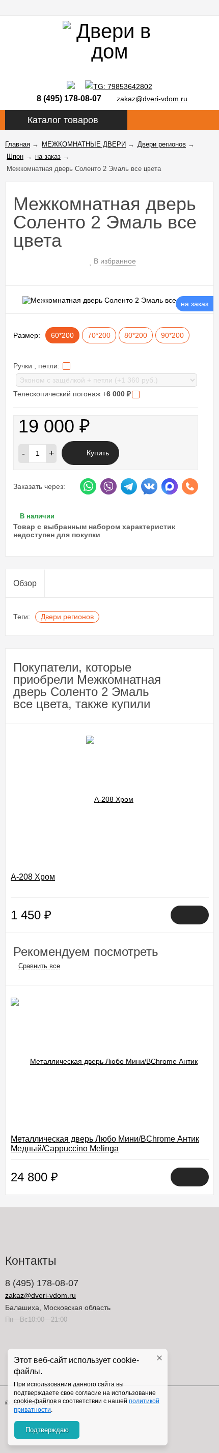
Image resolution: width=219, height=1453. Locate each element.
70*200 (99, 335)
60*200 (62, 335)
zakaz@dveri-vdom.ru (152, 99)
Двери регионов (67, 617)
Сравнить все (39, 966)
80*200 (135, 335)
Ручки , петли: (37, 366)
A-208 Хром (33, 877)
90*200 (172, 335)
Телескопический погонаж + (72, 394)
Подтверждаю (47, 1430)
